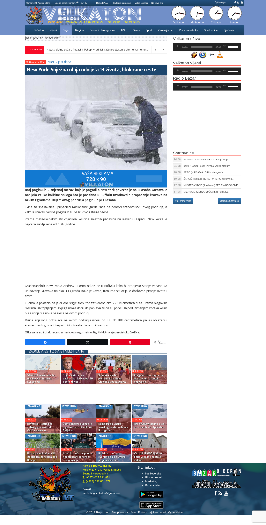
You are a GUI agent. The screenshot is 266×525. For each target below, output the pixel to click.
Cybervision (175, 512)
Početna (39, 30)
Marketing (151, 481)
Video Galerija (141, 3)
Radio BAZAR (102, 3)
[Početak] (178, 46)
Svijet (66, 30)
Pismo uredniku (188, 30)
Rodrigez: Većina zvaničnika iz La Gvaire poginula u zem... (112, 457)
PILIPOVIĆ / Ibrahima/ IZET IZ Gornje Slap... (206, 159)
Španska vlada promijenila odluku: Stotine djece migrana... (113, 379)
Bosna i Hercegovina (102, 30)
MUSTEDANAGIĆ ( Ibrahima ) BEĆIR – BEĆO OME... (211, 185)
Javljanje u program (122, 3)
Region (79, 30)
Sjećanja (229, 30)
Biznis (136, 30)
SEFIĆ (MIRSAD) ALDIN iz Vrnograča (203, 172)
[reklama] (96, 178)
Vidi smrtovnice (183, 201)
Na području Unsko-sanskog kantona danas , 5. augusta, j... (113, 427)
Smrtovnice (211, 30)
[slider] (233, 46)
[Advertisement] (96, 256)
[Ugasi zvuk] (224, 46)
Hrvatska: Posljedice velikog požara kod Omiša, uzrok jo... (39, 427)
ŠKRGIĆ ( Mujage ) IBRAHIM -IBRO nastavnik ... (208, 179)
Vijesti (53, 30)
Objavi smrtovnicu (229, 201)
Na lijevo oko (157, 3)
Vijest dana (63, 62)
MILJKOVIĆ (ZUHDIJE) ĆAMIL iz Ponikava (205, 191)
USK (124, 30)
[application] (207, 47)
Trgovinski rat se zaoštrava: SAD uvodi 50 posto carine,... (78, 379)
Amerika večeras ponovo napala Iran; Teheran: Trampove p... (78, 457)
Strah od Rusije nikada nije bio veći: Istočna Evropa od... (41, 379)
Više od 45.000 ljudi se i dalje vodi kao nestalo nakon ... (148, 457)
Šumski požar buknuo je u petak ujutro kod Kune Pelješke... (77, 427)
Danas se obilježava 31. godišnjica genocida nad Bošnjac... (42, 457)
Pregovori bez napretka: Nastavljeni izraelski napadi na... (149, 379)
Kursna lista (152, 485)
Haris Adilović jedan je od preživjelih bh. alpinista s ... (149, 427)
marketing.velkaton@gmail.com (102, 493)
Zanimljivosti (165, 30)
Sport (148, 30)
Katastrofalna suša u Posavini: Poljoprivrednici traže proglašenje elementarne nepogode (101, 49)
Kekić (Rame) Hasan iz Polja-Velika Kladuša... (207, 166)
